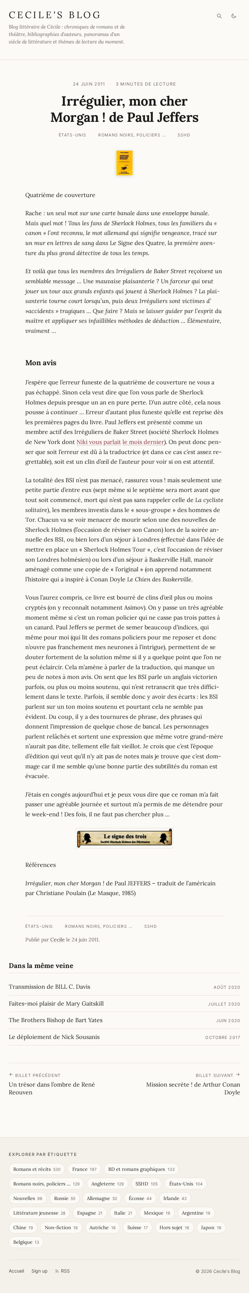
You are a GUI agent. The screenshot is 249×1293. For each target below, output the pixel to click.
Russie (64, 1198)
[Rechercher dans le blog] (219, 16)
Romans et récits (37, 1169)
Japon (211, 1227)
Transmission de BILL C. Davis (49, 986)
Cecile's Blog (55, 15)
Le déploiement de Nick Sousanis (54, 1037)
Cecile (57, 939)
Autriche (102, 1227)
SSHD (184, 135)
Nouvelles (27, 1198)
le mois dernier (143, 442)
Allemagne (102, 1198)
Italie (123, 1213)
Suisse (137, 1227)
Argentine (196, 1213)
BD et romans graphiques (141, 1169)
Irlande (175, 1198)
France (84, 1169)
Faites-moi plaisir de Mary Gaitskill (56, 1003)
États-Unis (72, 135)
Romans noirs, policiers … (132, 135)
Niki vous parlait (99, 442)
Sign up (39, 1271)
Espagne (89, 1213)
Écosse (140, 1198)
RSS (65, 1271)
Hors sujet (174, 1227)
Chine (23, 1227)
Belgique (26, 1242)
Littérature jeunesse (39, 1213)
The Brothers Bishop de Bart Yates (55, 1020)
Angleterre (107, 1184)
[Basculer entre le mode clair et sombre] (234, 16)
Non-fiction (61, 1227)
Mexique (157, 1213)
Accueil (16, 1271)
